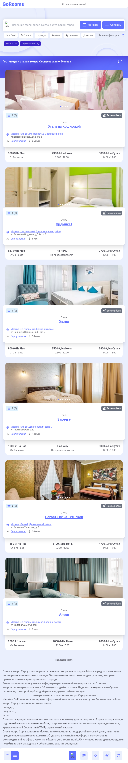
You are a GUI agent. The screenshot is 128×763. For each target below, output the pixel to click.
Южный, (24, 133)
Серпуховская (18, 141)
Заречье (64, 419)
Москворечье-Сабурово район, (46, 133)
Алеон (64, 615)
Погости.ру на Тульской (64, 517)
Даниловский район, (40, 426)
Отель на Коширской (64, 126)
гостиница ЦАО (72, 739)
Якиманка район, (45, 329)
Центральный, (28, 231)
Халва (64, 322)
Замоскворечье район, (48, 231)
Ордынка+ (64, 224)
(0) (14, 115)
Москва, (15, 133)
